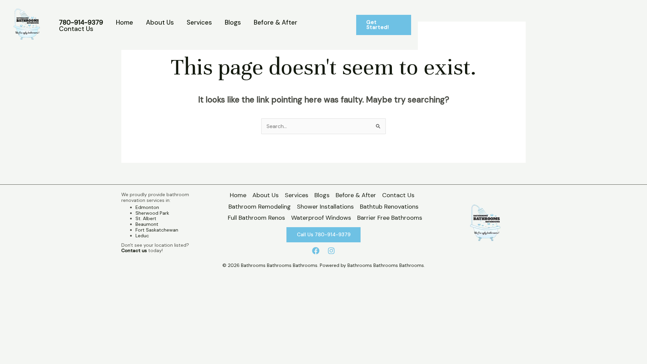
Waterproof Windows (321, 218)
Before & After (275, 22)
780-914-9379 (81, 22)
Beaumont (146, 224)
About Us (160, 22)
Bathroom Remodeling (259, 207)
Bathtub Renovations (389, 207)
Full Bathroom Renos (256, 218)
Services (199, 22)
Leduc (142, 236)
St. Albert (145, 218)
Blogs (233, 22)
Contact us (134, 250)
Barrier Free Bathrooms (389, 218)
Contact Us (76, 29)
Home (124, 22)
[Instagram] (331, 250)
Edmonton (147, 207)
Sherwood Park (152, 213)
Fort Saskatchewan (156, 230)
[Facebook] (315, 250)
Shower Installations (325, 207)
